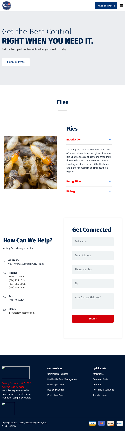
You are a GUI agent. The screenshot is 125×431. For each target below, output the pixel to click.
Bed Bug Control (55, 389)
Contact (97, 384)
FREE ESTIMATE (106, 5)
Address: (13, 260)
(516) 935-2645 (17, 280)
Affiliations (98, 374)
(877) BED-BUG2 (17, 284)
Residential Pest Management (62, 379)
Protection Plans (55, 395)
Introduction (73, 139)
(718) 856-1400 (17, 287)
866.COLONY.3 (16, 276)
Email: (12, 309)
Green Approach (55, 384)
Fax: (11, 296)
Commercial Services (57, 374)
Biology (70, 191)
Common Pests (16, 62)
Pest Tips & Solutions (103, 389)
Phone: (13, 272)
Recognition (73, 181)
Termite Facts (99, 395)
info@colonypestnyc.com (22, 313)
